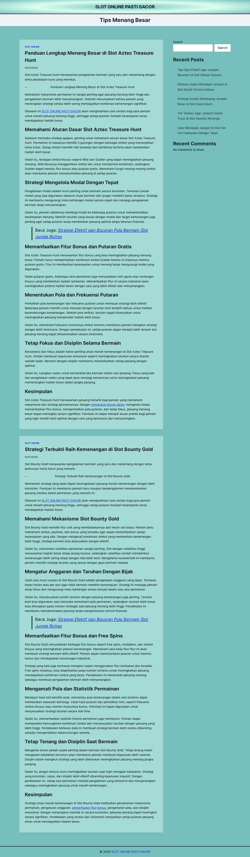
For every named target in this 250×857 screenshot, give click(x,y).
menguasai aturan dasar (107, 404)
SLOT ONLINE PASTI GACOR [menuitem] (61, 111)
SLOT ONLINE (32, 46)
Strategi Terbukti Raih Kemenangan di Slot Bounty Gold (89, 449)
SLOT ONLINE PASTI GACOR (130, 851)
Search (178, 42)
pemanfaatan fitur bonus (89, 807)
